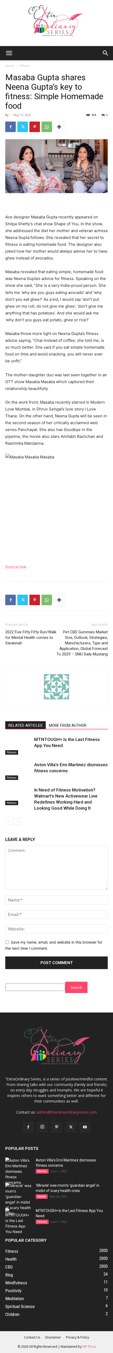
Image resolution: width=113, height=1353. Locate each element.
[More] (59, 127)
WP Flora (89, 1346)
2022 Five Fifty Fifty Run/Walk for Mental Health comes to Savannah (30, 637)
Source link (15, 566)
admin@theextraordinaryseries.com (67, 1112)
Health (41, 1196)
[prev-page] (8, 821)
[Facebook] (10, 127)
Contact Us (32, 1337)
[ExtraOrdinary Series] (56, 23)
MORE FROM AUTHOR (67, 725)
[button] (9, 53)
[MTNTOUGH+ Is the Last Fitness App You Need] (18, 745)
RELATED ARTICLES (25, 725)
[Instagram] (42, 1127)
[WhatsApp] (47, 127)
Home (9, 65)
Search (76, 987)
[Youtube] (85, 1127)
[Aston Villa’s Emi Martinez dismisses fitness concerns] (18, 771)
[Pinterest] (34, 127)
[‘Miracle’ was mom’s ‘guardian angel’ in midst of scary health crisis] (18, 1199)
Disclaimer (53, 1337)
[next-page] (17, 821)
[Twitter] (22, 127)
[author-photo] (56, 699)
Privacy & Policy (77, 1337)
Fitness (24, 65)
